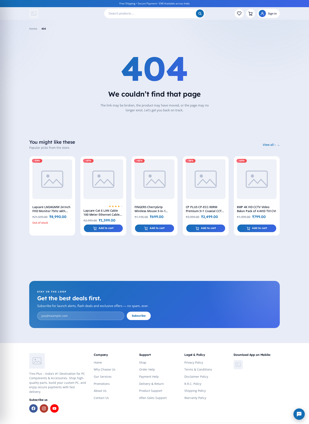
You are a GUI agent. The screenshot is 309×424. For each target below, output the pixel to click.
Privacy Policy (193, 362)
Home (33, 29)
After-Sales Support (153, 398)
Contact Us (101, 398)
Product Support (150, 391)
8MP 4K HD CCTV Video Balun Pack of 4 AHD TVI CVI (256, 209)
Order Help (147, 369)
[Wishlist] (239, 13)
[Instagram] (44, 408)
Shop (142, 362)
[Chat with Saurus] (299, 414)
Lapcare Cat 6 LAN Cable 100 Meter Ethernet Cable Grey (101, 215)
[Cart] (250, 13)
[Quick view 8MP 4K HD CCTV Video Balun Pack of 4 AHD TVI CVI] (276, 173)
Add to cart (106, 228)
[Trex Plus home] (65, 13)
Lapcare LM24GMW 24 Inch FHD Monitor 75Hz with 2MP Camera (51, 211)
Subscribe (139, 315)
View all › (269, 145)
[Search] (200, 13)
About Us (100, 391)
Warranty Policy (195, 398)
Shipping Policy (195, 391)
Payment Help (149, 377)
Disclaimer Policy (196, 377)
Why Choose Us (104, 369)
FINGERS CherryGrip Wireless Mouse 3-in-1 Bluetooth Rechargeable (152, 211)
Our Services (103, 377)
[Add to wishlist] (71, 163)
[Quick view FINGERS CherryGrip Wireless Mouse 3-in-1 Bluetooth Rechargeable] (173, 173)
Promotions (102, 384)
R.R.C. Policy (192, 384)
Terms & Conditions (198, 369)
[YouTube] (54, 408)
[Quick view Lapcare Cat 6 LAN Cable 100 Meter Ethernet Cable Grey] (122, 173)
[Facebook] (33, 408)
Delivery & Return (151, 384)
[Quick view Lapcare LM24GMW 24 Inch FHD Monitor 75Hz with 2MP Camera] (71, 173)
